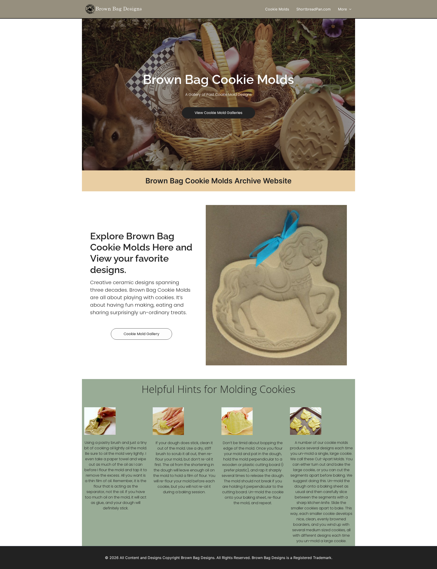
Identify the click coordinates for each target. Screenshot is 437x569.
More (342, 9)
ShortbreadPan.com (313, 9)
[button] (349, 9)
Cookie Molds (277, 9)
